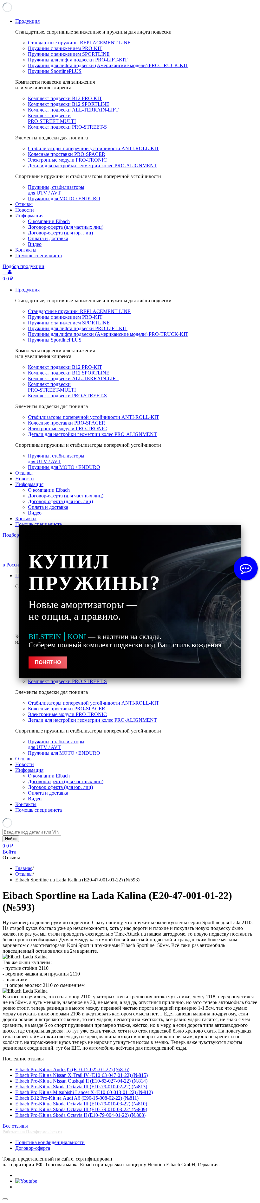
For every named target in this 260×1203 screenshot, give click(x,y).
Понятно (48, 662)
